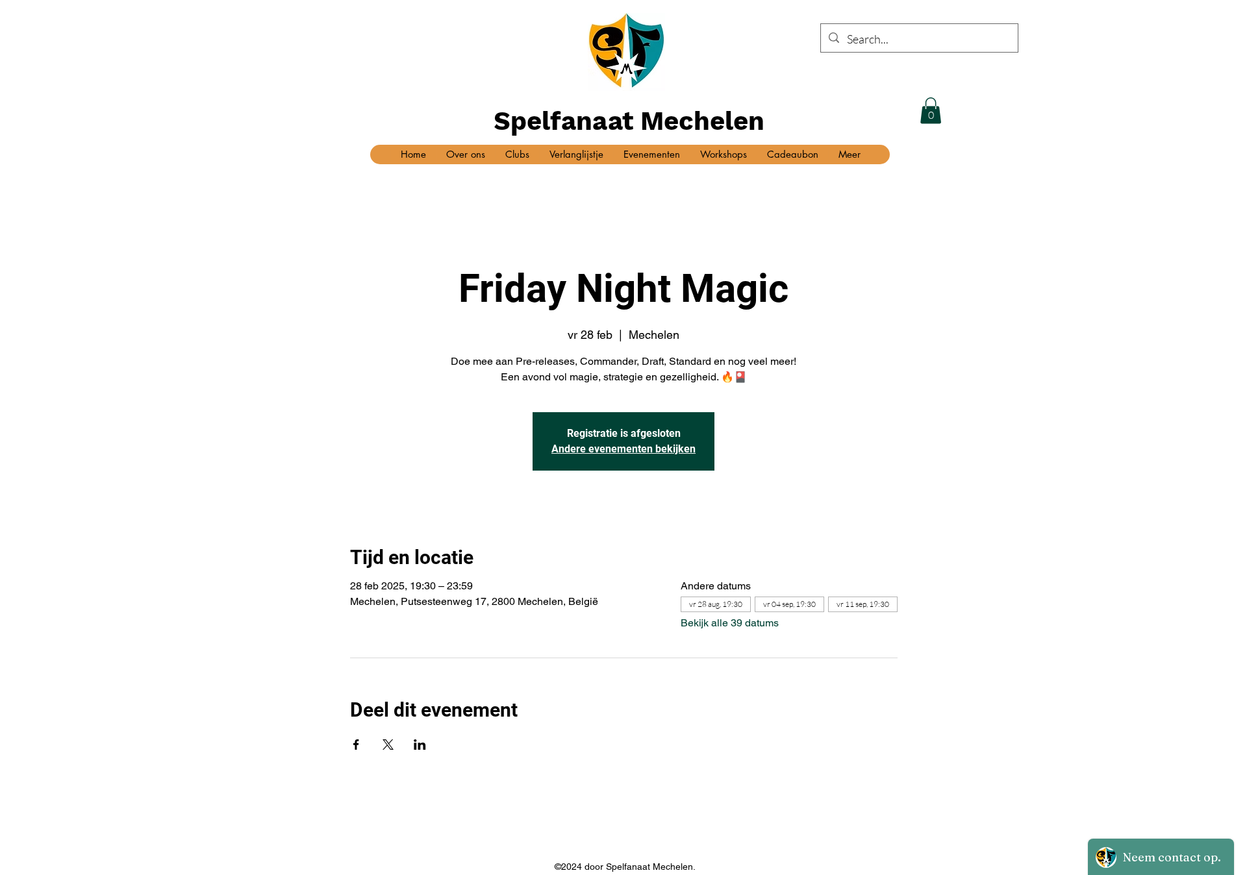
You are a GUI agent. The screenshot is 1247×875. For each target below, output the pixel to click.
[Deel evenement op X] (388, 744)
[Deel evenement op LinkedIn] (420, 744)
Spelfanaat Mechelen (629, 121)
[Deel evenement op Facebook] (356, 744)
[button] (931, 110)
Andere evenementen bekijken (623, 449)
